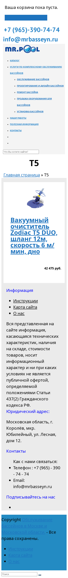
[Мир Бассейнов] (22, 52)
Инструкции (25, 301)
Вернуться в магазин (26, 18)
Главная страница (21, 175)
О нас (19, 313)
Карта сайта (25, 307)
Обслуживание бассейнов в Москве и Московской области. (26, 526)
